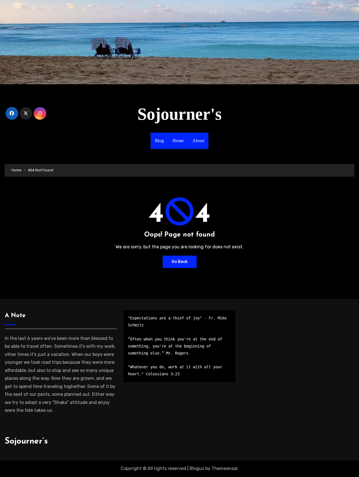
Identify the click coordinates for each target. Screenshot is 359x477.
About (198, 140)
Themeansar (224, 468)
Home (178, 140)
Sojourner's (179, 114)
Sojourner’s (26, 441)
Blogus (197, 468)
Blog (159, 140)
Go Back (180, 261)
